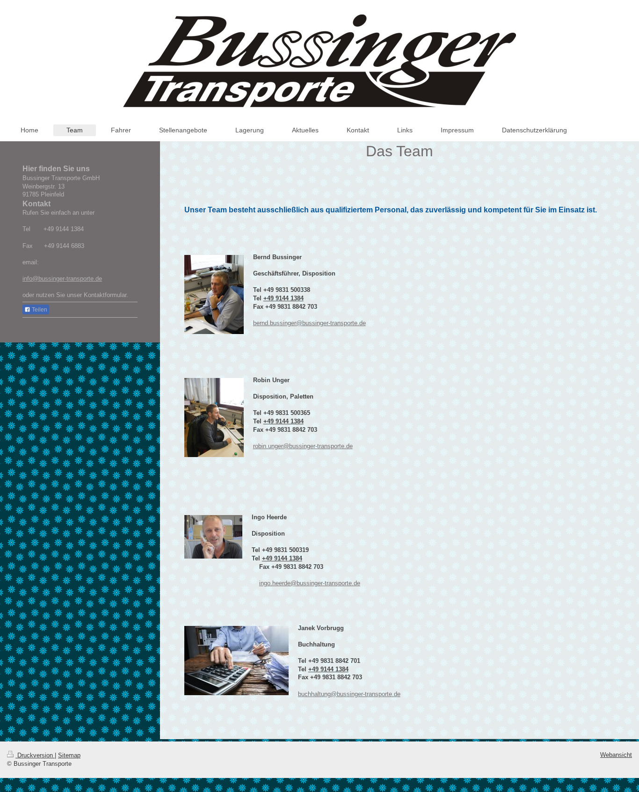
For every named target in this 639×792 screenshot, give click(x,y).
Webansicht (616, 754)
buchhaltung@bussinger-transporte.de (349, 694)
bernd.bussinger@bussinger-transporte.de (309, 323)
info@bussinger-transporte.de (62, 278)
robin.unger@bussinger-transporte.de (303, 446)
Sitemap (69, 755)
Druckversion (35, 755)
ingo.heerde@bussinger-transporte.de (309, 583)
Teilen (38, 309)
